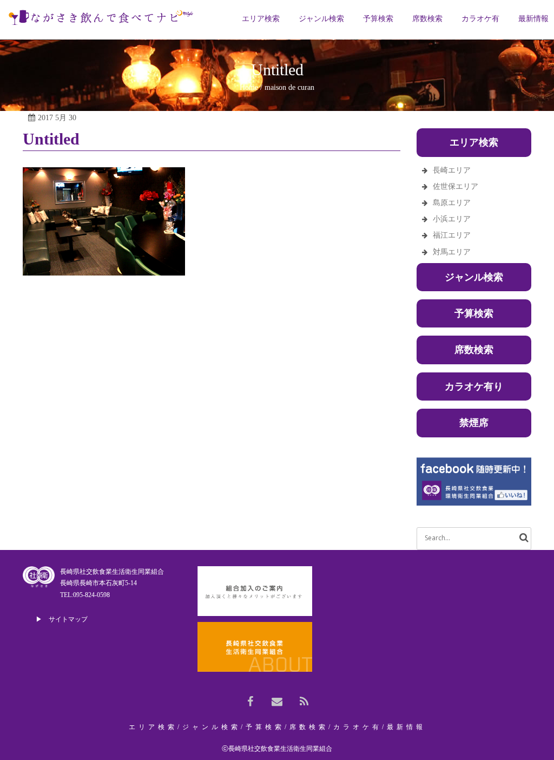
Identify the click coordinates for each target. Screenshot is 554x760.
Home (249, 87)
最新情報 (406, 727)
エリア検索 (153, 727)
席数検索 (473, 349)
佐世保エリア (455, 186)
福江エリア (452, 235)
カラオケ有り (474, 386)
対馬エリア (452, 252)
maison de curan (289, 87)
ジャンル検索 (474, 277)
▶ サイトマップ (62, 619)
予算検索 (473, 313)
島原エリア (452, 203)
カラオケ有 (357, 727)
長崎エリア (452, 170)
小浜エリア (452, 219)
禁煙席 (474, 422)
